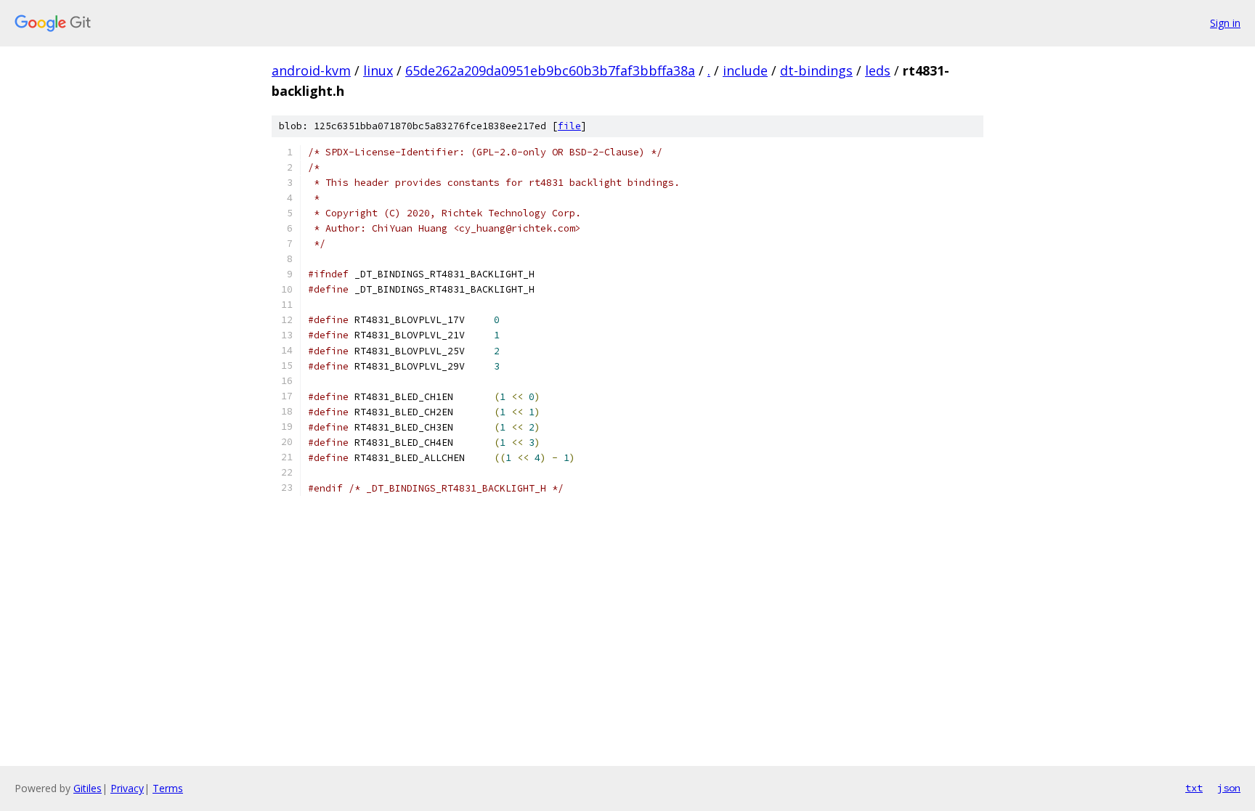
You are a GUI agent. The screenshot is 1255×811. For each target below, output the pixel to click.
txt (1194, 787)
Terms (168, 788)
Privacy (127, 788)
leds (877, 70)
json (1228, 787)
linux (378, 70)
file (569, 126)
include (745, 70)
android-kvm (311, 70)
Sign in (1225, 23)
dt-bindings (816, 70)
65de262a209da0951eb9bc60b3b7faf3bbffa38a (550, 70)
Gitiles (87, 788)
